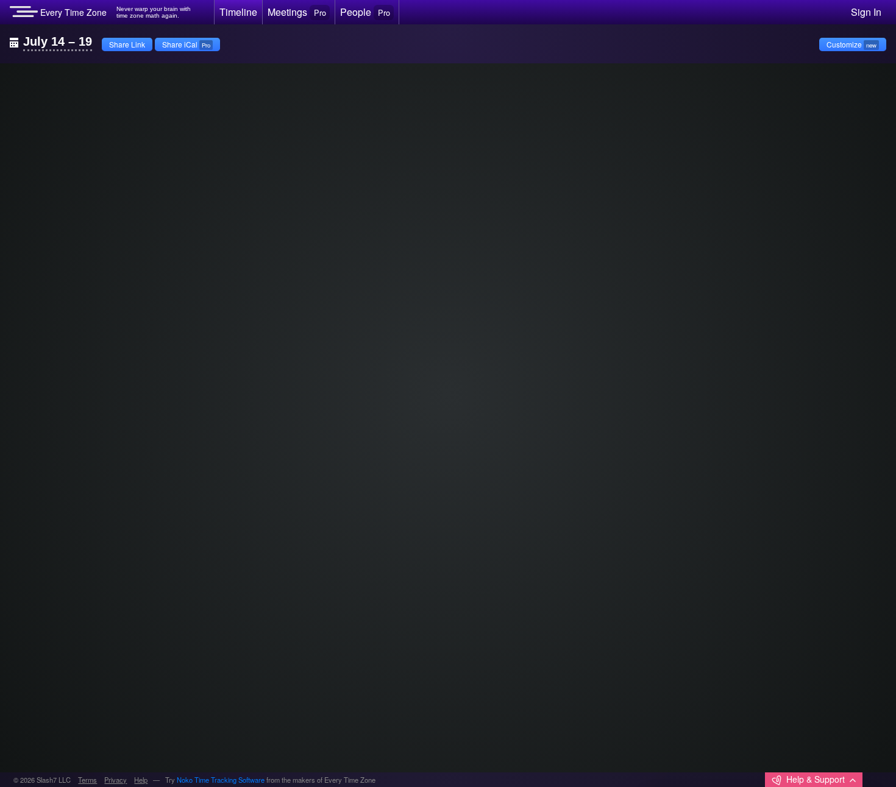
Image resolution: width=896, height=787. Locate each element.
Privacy (115, 780)
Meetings (296, 12)
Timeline (238, 12)
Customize (851, 44)
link (34, 82)
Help (141, 780)
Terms (87, 780)
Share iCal (186, 44)
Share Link (127, 44)
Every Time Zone (72, 12)
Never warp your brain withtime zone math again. (153, 12)
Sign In (866, 12)
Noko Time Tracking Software (221, 780)
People (364, 12)
